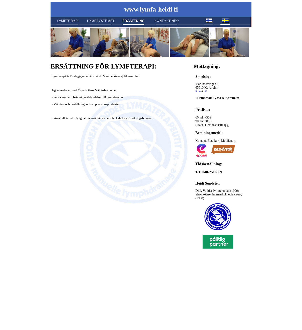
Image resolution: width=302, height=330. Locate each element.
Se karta (199, 91)
